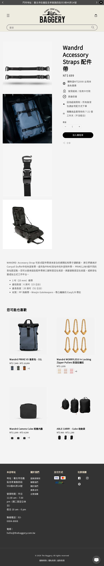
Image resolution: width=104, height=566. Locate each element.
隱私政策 (52, 560)
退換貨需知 (35, 478)
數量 (64, 122)
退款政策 (61, 560)
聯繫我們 (34, 482)
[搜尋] (93, 27)
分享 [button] (69, 143)
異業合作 (34, 490)
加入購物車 (78, 135)
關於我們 (34, 486)
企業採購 (34, 494)
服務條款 (43, 560)
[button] (8, 15)
